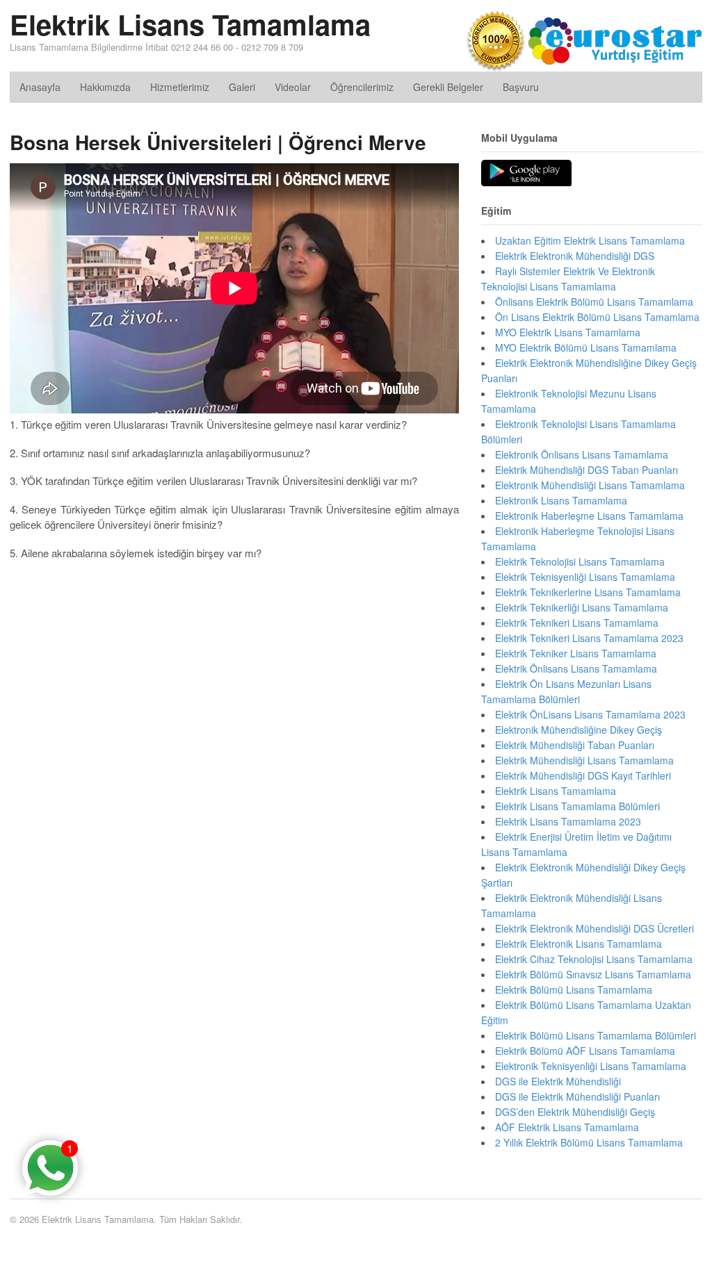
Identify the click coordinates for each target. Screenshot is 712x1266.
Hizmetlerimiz (179, 87)
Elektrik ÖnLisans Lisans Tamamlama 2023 (590, 714)
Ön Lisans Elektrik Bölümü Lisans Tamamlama (597, 317)
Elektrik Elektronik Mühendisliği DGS (574, 256)
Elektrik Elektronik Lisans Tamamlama (578, 944)
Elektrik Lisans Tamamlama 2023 (568, 821)
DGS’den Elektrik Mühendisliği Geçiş (575, 1112)
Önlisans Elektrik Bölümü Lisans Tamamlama (594, 302)
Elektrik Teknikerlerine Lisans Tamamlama (588, 592)
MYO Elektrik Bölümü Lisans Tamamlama (586, 347)
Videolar (293, 87)
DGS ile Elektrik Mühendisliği (558, 1081)
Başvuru (521, 87)
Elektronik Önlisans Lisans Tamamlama (581, 454)
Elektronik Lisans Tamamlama (561, 500)
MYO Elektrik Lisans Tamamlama (567, 332)
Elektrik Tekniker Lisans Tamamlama (575, 653)
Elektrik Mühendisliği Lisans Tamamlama (584, 760)
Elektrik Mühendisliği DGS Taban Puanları (586, 470)
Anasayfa (39, 87)
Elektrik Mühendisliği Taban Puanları (574, 745)
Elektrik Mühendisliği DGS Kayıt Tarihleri (583, 775)
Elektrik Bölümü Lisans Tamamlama (573, 989)
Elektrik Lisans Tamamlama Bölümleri (577, 806)
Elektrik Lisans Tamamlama (190, 24)
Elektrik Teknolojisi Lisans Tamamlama (580, 561)
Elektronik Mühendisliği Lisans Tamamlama (590, 485)
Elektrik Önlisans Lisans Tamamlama (576, 668)
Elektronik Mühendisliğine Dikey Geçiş (578, 730)
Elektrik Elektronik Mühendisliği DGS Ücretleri (594, 928)
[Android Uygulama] (526, 174)
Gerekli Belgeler (448, 87)
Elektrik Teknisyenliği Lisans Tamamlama (585, 577)
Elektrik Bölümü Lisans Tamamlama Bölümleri (595, 1035)
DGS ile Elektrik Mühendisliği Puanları (577, 1096)
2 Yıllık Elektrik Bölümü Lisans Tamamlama (589, 1142)
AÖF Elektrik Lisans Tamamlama (567, 1127)
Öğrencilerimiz (362, 87)
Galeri (242, 87)
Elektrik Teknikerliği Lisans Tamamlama (581, 607)
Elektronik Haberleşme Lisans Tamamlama (589, 516)
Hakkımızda (105, 87)
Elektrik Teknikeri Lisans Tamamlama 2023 (589, 638)
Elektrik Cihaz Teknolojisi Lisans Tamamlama (594, 959)
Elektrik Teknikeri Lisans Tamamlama (576, 623)
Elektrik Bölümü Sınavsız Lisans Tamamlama (593, 974)
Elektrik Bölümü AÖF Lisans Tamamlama (585, 1051)
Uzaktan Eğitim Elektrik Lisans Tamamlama (590, 240)
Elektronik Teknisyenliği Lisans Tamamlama (590, 1066)
